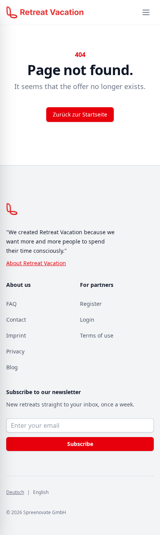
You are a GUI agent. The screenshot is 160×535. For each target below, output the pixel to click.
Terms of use (96, 335)
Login (87, 319)
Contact (16, 319)
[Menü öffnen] (146, 12)
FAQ (11, 303)
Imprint (16, 335)
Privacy (15, 351)
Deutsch (15, 492)
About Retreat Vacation (36, 263)
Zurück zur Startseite (80, 114)
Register (91, 303)
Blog (12, 367)
